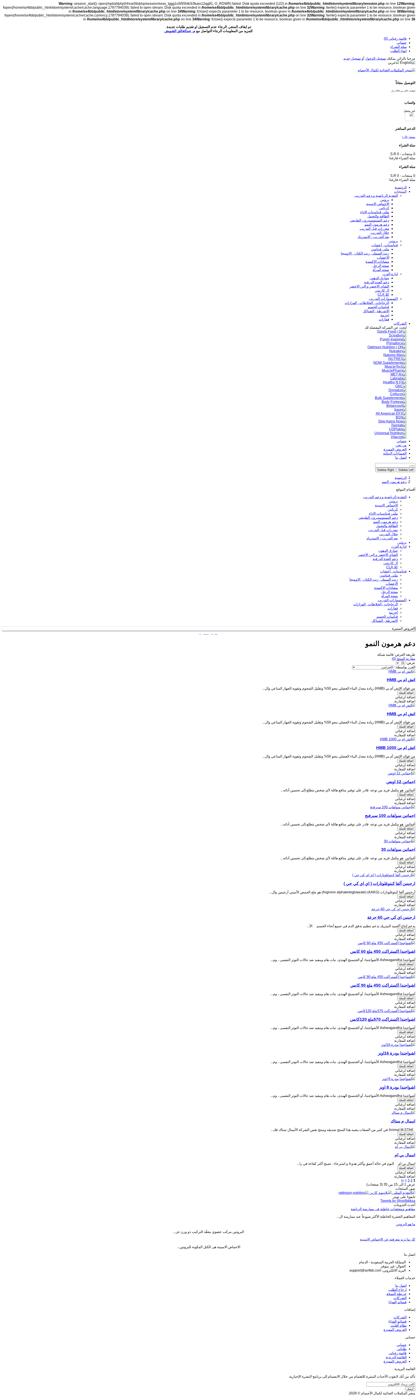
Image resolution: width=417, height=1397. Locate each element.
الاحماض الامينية (386, 505)
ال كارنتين (390, 563)
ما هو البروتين (405, 1224)
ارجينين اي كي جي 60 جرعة (391, 917)
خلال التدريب (388, 534)
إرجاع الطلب (397, 1290)
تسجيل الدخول (375, 58)
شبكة (381, 654)
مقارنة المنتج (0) (403, 659)
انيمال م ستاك (403, 1121)
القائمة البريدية (396, 1357)
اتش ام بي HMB (401, 679)
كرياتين (393, 509)
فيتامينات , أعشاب (393, 571)
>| (402, 1180)
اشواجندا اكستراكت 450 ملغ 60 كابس (382, 951)
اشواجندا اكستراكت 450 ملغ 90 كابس (382, 985)
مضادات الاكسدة (386, 588)
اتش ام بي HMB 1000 (395, 747)
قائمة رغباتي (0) (395, 38)
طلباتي (402, 1349)
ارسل (410, 1388)
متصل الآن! (408, 137)
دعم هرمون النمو (394, 482)
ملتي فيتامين (388, 575)
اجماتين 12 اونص (400, 781)
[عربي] (393, 63)
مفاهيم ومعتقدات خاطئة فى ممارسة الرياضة (383, 1209)
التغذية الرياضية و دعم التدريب (385, 497)
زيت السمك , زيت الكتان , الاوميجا (373, 579)
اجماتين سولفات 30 (398, 849)
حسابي (402, 42)
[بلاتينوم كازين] (380, 1193)
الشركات (400, 1298)
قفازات (392, 608)
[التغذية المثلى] (403, 1193)
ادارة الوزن (399, 546)
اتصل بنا (401, 1285)
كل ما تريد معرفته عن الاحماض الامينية (387, 1239)
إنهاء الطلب (398, 51)
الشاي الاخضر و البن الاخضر (378, 555)
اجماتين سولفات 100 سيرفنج (390, 815)
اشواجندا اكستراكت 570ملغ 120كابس (382, 1019)
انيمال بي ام (405, 1155)
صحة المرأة (389, 596)
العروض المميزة (395, 1329)
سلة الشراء (398, 47)
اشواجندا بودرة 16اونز (396, 1053)
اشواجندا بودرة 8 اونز (397, 1087)
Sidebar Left (406, 470)
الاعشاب (392, 583)
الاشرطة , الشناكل (384, 621)
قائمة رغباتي (398, 1353)
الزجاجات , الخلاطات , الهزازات (375, 604)
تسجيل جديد (352, 58)
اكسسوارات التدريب (392, 600)
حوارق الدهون (388, 550)
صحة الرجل (389, 592)
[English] (407, 63)
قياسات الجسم (387, 616)
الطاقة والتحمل (387, 526)
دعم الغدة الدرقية (385, 559)
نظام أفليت (399, 1325)
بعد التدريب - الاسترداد (382, 538)
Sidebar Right (385, 470)
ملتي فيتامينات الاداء (383, 513)
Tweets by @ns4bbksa (397, 1201)
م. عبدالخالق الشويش (179, 31)
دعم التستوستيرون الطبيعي (378, 517)
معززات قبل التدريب (383, 530)
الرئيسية (401, 478)
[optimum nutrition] (354, 1193)
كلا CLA (392, 567)
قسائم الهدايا (398, 1302)
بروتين (393, 501)
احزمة (393, 612)
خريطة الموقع (397, 1294)
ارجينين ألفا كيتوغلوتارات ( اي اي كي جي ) (379, 883)
